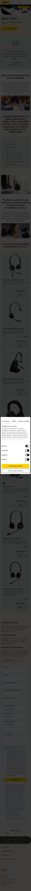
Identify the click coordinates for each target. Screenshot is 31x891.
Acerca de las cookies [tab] (23, 421)
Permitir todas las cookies (15, 466)
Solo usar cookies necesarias (15, 470)
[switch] (27, 450)
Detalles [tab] (14, 421)
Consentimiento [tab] (6, 421)
